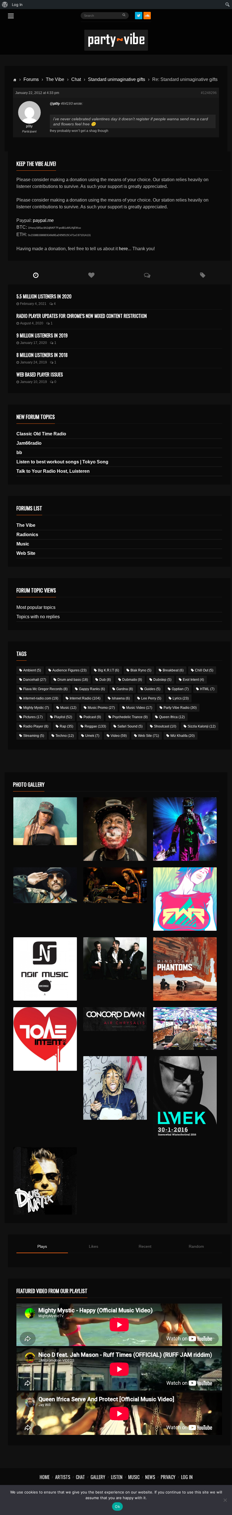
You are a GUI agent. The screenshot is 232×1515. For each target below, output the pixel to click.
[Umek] (185, 1098)
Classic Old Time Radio (41, 433)
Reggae (95, 726)
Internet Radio (85, 698)
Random (196, 1246)
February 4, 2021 (33, 304)
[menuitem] (5, 4)
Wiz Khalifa (182, 736)
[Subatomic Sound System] (185, 829)
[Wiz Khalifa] (115, 1088)
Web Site (25, 553)
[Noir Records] (45, 969)
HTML (207, 689)
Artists (62, 1477)
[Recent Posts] (36, 275)
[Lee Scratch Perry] (115, 829)
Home (45, 1477)
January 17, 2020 (33, 343)
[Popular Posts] (91, 275)
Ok (117, 1506)
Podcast (92, 717)
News (150, 1477)
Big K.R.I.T (108, 670)
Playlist (63, 717)
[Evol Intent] (45, 1039)
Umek (92, 736)
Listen (117, 1477)
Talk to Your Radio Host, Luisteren (53, 471)
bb (19, 452)
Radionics (27, 534)
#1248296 (209, 93)
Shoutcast (165, 726)
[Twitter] (138, 15)
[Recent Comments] (147, 275)
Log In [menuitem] (17, 4)
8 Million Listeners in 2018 (42, 355)
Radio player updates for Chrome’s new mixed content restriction (81, 316)
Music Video (139, 708)
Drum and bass (72, 680)
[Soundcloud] (147, 15)
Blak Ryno (140, 670)
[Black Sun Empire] (185, 969)
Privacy (168, 1477)
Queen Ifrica (172, 717)
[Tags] (203, 275)
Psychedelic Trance (130, 717)
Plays (42, 1246)
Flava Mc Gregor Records (45, 689)
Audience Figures (69, 670)
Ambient (32, 670)
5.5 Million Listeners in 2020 (44, 296)
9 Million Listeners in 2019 (42, 335)
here (123, 248)
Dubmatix (132, 680)
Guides (152, 689)
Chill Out (204, 670)
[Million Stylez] (45, 885)
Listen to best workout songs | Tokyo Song (62, 461)
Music (22, 544)
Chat (76, 79)
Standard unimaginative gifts (116, 79)
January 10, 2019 (33, 382)
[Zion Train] (115, 885)
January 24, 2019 (33, 362)
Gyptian (180, 689)
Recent (145, 1246)
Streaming (33, 736)
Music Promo (101, 708)
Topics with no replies (38, 616)
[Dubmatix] (45, 1181)
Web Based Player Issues (39, 374)
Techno (64, 736)
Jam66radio (29, 443)
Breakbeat (173, 670)
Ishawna (121, 698)
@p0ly (55, 104)
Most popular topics (35, 607)
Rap (66, 726)
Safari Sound (130, 726)
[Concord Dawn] (115, 1019)
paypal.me (43, 220)
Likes (93, 1246)
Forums (31, 79)
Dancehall (34, 680)
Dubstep (162, 680)
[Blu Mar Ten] (115, 958)
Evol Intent (193, 680)
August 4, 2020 (31, 323)
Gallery (98, 1477)
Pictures (33, 717)
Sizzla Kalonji (202, 726)
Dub (105, 680)
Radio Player (35, 726)
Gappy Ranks (92, 689)
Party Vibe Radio (180, 708)
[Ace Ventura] (185, 1028)
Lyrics (181, 698)
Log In (187, 1477)
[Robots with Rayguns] (185, 899)
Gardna (124, 689)
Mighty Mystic (36, 708)
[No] (225, 1500)
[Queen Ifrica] (45, 821)
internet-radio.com (40, 698)
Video (119, 736)
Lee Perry (151, 698)
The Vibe (55, 79)
